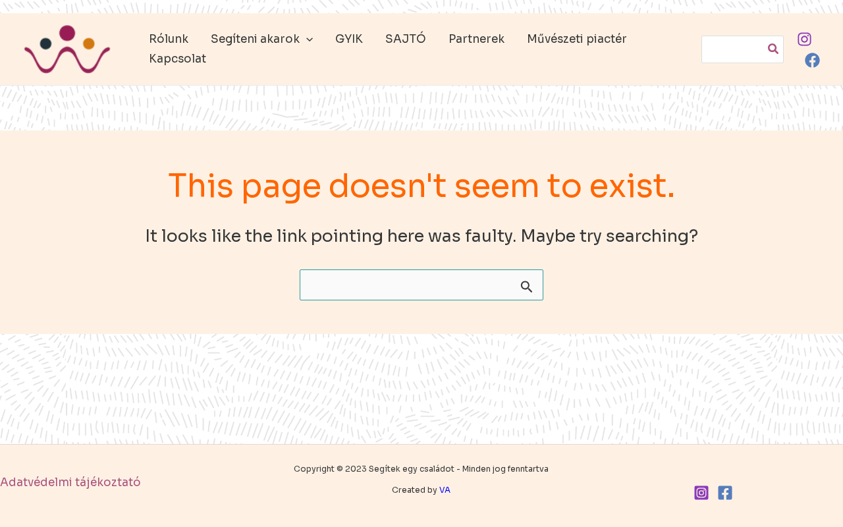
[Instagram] (804, 39)
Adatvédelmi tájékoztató (70, 482)
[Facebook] (812, 60)
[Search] (773, 49)
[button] (306, 39)
